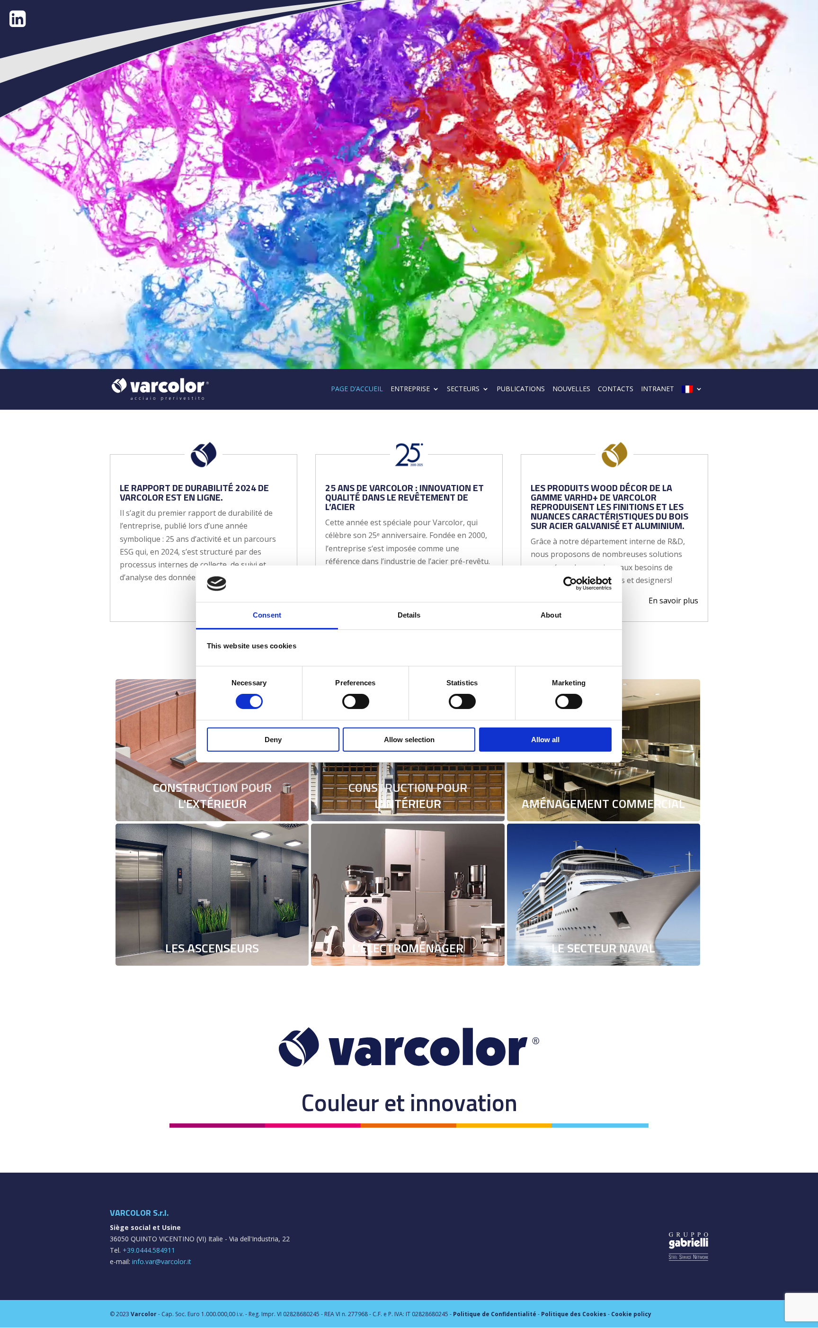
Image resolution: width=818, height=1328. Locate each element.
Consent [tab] (267, 615)
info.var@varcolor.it (161, 1261)
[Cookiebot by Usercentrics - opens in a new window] (570, 583)
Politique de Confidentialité (494, 1314)
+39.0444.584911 (149, 1250)
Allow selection (409, 740)
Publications (521, 389)
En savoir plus (673, 600)
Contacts (615, 389)
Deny (273, 740)
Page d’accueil (357, 389)
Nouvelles (571, 389)
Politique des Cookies (573, 1314)
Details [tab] (409, 615)
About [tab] (551, 615)
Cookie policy (631, 1314)
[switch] (355, 701)
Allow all (545, 740)
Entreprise (410, 389)
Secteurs (463, 389)
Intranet (657, 389)
